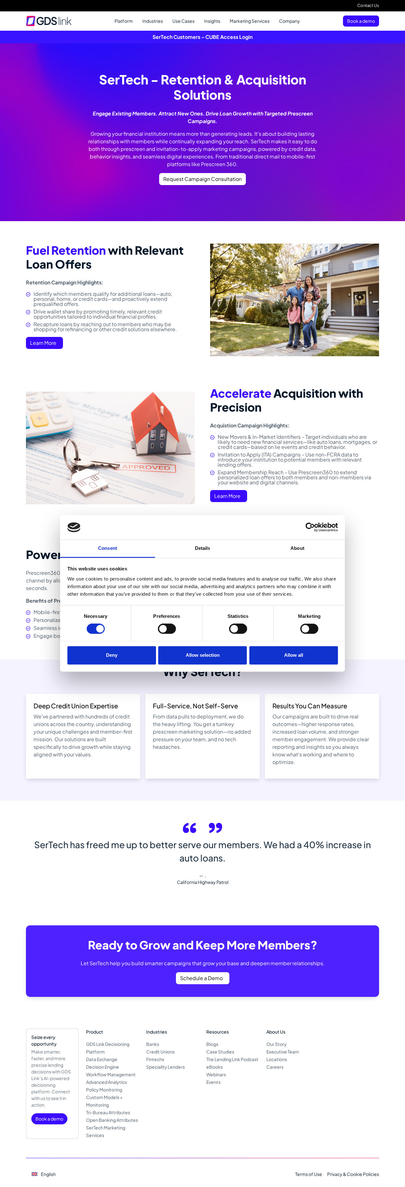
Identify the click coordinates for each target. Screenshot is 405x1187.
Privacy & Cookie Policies (353, 1174)
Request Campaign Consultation (202, 179)
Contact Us (368, 5)
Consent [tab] (107, 548)
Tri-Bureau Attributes (108, 1112)
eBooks (214, 1067)
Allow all (293, 655)
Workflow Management (111, 1074)
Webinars (216, 1074)
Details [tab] (202, 548)
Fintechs (155, 1059)
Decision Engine (102, 1067)
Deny (111, 655)
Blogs (212, 1044)
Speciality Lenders (165, 1067)
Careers (275, 1067)
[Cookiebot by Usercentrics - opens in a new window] (310, 527)
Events (213, 1082)
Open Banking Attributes (112, 1120)
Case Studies (220, 1051)
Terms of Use (308, 1174)
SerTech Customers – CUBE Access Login (202, 37)
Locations (276, 1059)
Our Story (276, 1044)
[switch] (167, 629)
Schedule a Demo (201, 978)
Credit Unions (160, 1051)
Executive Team (282, 1051)
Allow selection (203, 655)
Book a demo (361, 21)
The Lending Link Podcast (232, 1059)
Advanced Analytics (106, 1082)
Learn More (43, 342)
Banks (152, 1044)
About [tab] (297, 548)
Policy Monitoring (104, 1089)
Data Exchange (101, 1059)
